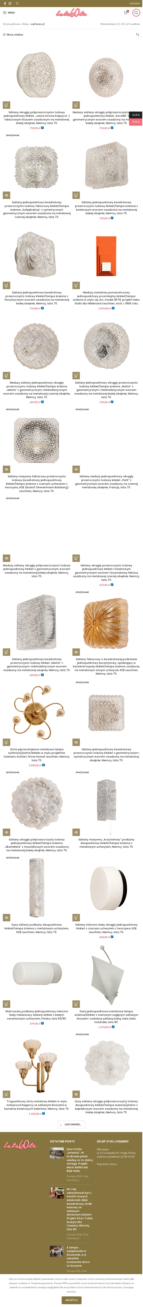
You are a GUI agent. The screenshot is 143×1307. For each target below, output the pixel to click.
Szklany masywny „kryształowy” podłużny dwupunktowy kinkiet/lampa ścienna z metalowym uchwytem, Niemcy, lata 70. (104, 837)
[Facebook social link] (5, 3)
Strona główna (11, 23)
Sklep (25, 23)
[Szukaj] (133, 12)
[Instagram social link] (9, 3)
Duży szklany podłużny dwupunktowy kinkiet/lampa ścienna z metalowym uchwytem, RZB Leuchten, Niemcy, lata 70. (36, 921)
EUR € (131, 114)
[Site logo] (70, 12)
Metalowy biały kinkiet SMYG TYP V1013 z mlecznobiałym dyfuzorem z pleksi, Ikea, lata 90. (104, 1263)
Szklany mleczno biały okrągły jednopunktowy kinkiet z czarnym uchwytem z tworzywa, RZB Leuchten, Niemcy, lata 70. (104, 921)
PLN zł (131, 121)
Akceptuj (70, 1300)
